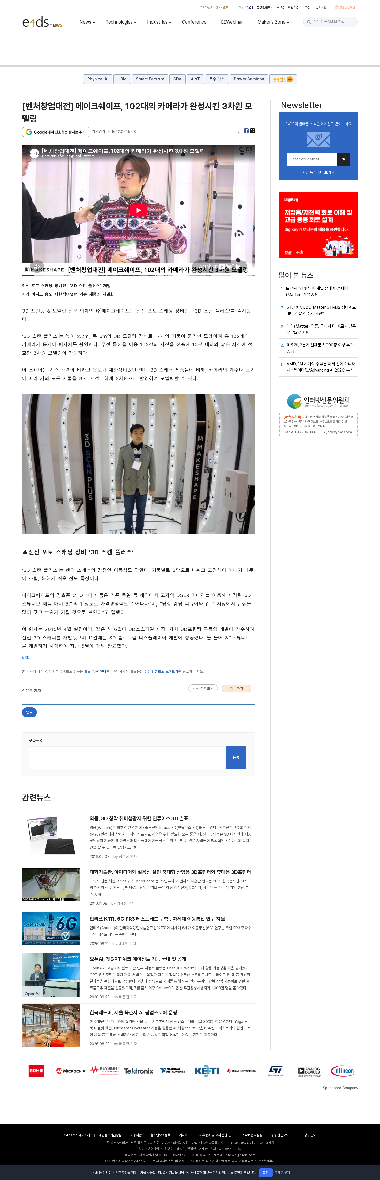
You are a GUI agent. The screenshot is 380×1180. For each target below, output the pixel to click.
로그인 (280, 7)
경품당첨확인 (347, 7)
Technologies (119, 22)
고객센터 (307, 7)
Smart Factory (150, 79)
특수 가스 (217, 79)
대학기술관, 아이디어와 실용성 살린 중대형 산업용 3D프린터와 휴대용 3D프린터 (170, 872)
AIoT (195, 79)
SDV (177, 79)
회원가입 (293, 7)
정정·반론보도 (265, 7)
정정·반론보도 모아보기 (161, 671)
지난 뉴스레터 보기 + (318, 172)
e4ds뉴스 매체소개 (77, 1135)
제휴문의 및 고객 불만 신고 (216, 1135)
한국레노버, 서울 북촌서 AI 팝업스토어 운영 (133, 1012)
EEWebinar (232, 22)
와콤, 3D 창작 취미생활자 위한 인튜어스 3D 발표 (139, 818)
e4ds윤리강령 (252, 1135)
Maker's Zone (271, 22)
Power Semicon (249, 79)
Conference (194, 22)
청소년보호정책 (160, 1135)
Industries (157, 22)
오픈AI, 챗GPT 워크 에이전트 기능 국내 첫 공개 (138, 959)
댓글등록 (35, 740)
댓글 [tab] (29, 712)
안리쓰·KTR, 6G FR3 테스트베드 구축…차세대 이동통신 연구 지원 (157, 919)
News (85, 22)
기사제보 (185, 1135)
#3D (26, 657)
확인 (266, 1173)
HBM (122, 79)
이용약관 (136, 1135)
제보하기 (236, 688)
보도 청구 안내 (95, 671)
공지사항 (321, 7)
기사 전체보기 (203, 688)
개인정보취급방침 (110, 1135)
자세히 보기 (282, 1173)
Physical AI (97, 79)
